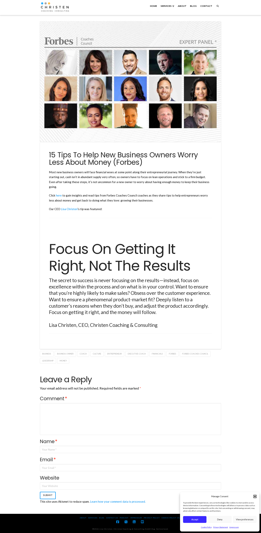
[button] (254, 496)
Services (92, 518)
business (46, 354)
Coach (83, 354)
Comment (53, 398)
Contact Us (112, 518)
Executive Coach (137, 354)
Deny (219, 519)
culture (97, 354)
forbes (172, 354)
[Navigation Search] (217, 7)
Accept (194, 519)
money (63, 360)
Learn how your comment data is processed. (118, 501)
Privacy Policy (152, 518)
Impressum (234, 527)
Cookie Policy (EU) (171, 518)
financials (157, 354)
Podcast (124, 518)
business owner (65, 354)
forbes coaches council (195, 354)
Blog (101, 518)
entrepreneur (114, 354)
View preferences (244, 519)
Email (48, 459)
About (83, 518)
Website (49, 477)
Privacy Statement (220, 527)
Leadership (48, 360)
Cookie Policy (206, 527)
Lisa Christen (69, 209)
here (59, 195)
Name (48, 441)
